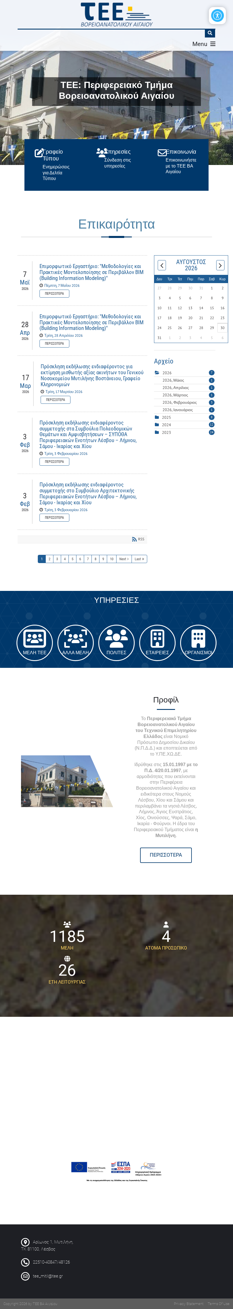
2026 (167, 372)
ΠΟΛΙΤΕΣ (116, 643)
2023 (166, 432)
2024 (166, 424)
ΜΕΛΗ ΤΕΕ (34, 643)
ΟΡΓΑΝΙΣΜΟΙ (198, 643)
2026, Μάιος (188, 380)
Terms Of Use (219, 1304)
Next (122, 559)
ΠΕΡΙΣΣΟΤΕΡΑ (166, 855)
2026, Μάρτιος (188, 395)
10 (111, 559)
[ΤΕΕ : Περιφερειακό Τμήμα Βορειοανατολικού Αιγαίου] (116, 14)
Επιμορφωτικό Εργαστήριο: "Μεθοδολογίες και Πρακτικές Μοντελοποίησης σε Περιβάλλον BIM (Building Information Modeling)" (91, 272)
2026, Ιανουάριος (188, 409)
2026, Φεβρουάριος (188, 402)
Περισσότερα (54, 294)
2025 (166, 417)
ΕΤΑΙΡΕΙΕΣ (157, 643)
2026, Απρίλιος (188, 387)
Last (138, 559)
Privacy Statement (188, 1304)
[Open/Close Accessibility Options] (217, 15)
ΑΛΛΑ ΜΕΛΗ (75, 643)
